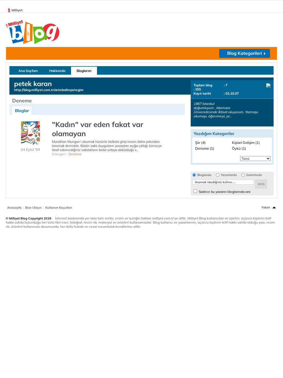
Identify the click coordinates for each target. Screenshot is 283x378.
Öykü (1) (239, 148)
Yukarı (265, 207)
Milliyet (17, 10)
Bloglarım (84, 71)
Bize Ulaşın (33, 207)
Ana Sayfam (28, 71)
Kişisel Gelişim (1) (246, 142)
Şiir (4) (200, 142)
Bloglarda (204, 175)
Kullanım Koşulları (58, 207)
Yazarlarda (229, 175)
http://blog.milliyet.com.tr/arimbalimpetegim (48, 90)
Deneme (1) (204, 148)
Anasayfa (14, 207)
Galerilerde (254, 175)
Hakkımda (57, 71)
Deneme (75, 154)
